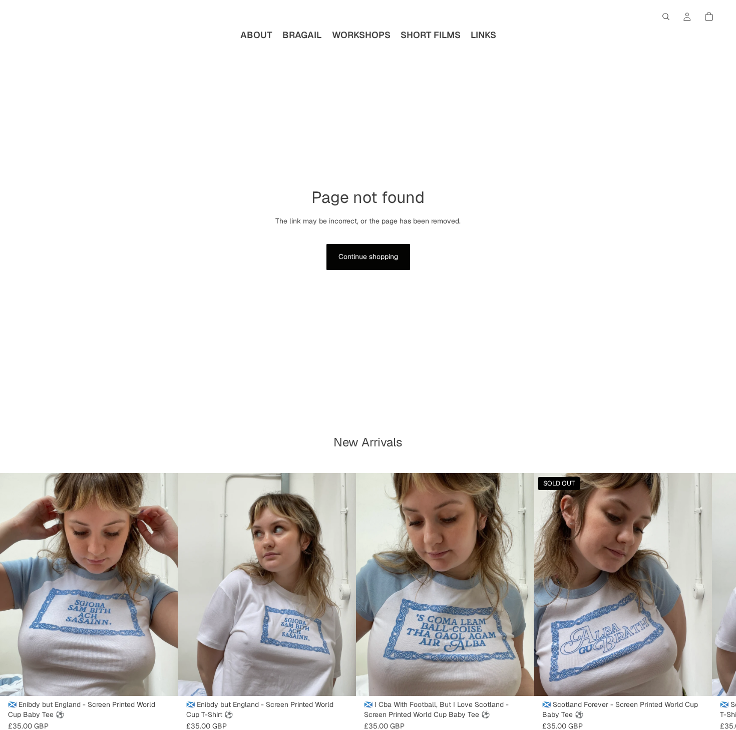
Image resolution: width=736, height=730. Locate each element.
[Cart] (709, 17)
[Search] (666, 17)
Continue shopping (368, 256)
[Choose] (163, 680)
